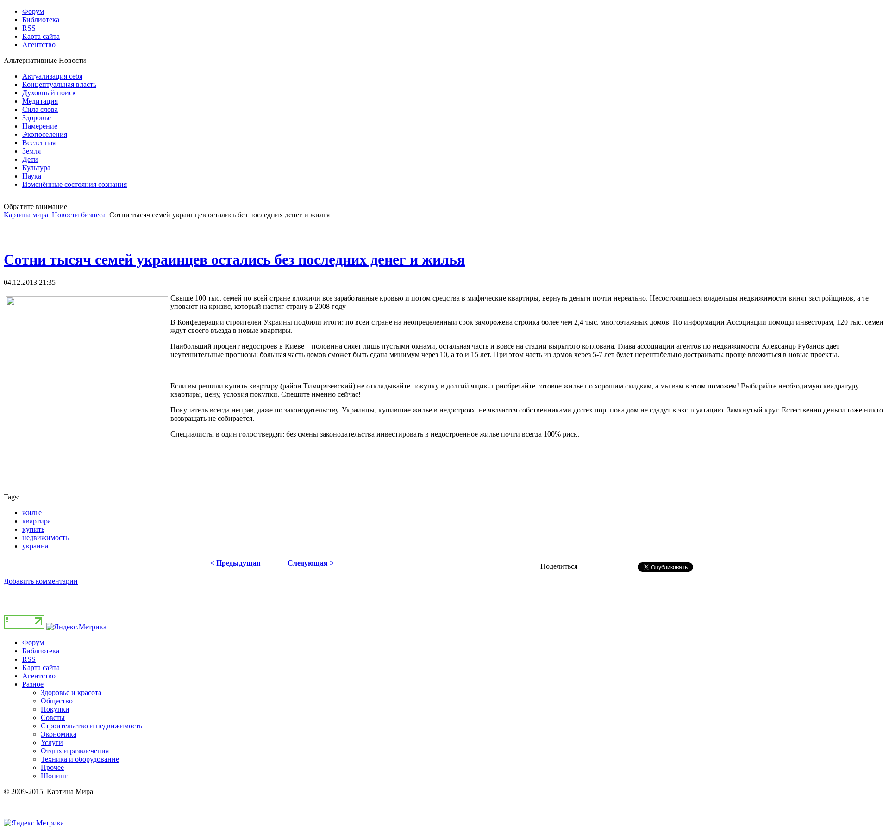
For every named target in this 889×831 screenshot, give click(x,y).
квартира (36, 521)
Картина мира (26, 215)
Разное (33, 684)
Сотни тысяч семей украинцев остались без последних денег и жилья (234, 259)
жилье (32, 513)
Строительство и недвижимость (91, 726)
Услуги (52, 742)
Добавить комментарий (41, 581)
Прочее (52, 767)
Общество (57, 701)
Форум (33, 642)
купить (33, 529)
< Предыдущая (235, 563)
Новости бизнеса (79, 215)
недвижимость (45, 538)
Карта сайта (41, 667)
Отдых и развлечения (75, 751)
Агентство (39, 676)
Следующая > (311, 563)
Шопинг (54, 776)
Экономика (58, 734)
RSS (29, 659)
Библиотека (40, 651)
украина (35, 546)
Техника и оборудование (80, 759)
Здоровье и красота (71, 692)
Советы (53, 717)
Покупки (55, 709)
